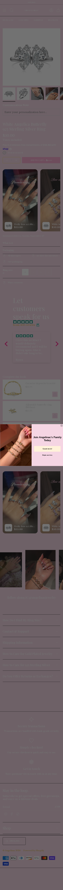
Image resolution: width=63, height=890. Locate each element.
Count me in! (47, 449)
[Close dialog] (61, 426)
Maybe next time (47, 455)
